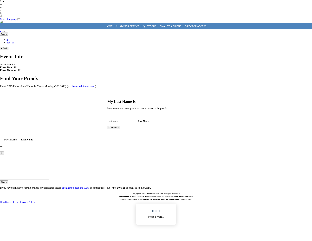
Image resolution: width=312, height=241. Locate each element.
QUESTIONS (149, 26)
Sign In (10, 42)
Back (5, 48)
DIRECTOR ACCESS (195, 26)
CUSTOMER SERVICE (127, 26)
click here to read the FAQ (75, 187)
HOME (109, 26)
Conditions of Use (9, 202)
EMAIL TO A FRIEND (170, 26)
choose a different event (83, 86)
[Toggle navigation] (3, 31)
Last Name (143, 121)
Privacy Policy (27, 202)
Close (4, 34)
